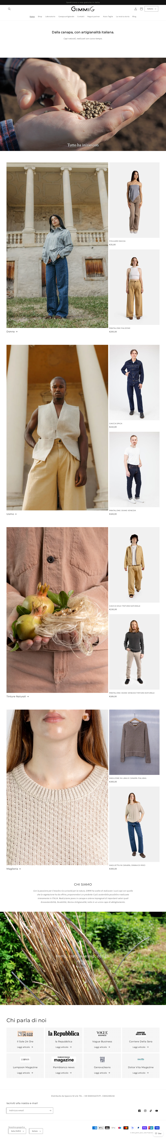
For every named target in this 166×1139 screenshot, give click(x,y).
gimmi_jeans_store (141, 1133)
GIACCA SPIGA (115, 423)
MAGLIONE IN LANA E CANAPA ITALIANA (127, 778)
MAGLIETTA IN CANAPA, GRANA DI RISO (127, 865)
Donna (10, 331)
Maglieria (12, 868)
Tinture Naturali (16, 696)
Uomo (10, 514)
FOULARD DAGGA (117, 241)
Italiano (150, 9)
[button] (9, 9)
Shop (83, 964)
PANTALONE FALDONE (119, 328)
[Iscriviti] (50, 1111)
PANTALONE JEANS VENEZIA (122, 510)
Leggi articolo (23, 1047)
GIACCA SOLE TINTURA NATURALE (124, 606)
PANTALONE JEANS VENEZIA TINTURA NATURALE (132, 693)
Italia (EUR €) (16, 1131)
